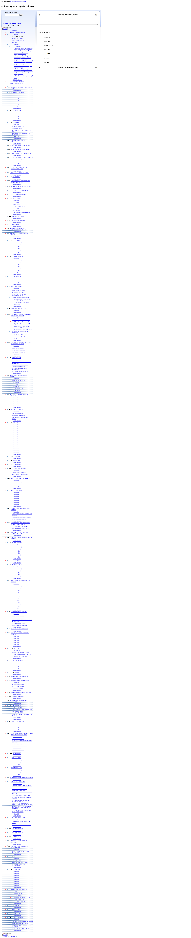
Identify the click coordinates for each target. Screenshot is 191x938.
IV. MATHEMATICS (17, 744)
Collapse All (6, 936)
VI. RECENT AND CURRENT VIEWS (21, 212)
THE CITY (16, 648)
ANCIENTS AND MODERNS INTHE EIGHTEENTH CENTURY (20, 181)
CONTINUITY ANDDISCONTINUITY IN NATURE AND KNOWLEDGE (22, 734)
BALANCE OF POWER (17, 286)
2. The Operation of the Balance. (21, 302)
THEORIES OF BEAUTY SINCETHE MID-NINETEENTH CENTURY (22, 343)
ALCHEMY (16, 122)
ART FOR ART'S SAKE (18, 216)
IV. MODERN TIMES (18, 688)
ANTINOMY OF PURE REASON (19, 190)
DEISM (17, 905)
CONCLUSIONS (17, 717)
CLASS (17, 672)
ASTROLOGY (16, 224)
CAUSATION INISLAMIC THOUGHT (21, 478)
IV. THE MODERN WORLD (18, 623)
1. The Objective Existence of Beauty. (23, 321)
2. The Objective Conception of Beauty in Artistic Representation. (23, 324)
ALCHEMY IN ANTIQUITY (18, 126)
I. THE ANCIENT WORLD (18, 290)
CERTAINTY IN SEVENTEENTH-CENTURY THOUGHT (19, 533)
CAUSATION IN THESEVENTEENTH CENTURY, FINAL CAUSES (20, 523)
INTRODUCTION (17, 360)
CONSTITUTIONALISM (17, 721)
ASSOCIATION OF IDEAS (18, 220)
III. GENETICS (16, 384)
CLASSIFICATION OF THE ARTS (20, 680)
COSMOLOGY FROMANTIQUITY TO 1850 (21, 778)
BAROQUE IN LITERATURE (18, 308)
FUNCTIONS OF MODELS (18, 415)
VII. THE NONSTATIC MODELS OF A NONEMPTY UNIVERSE (21, 801)
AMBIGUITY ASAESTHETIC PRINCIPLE (21, 153)
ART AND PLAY (17, 198)
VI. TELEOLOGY (17, 390)
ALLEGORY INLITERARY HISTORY (20, 149)
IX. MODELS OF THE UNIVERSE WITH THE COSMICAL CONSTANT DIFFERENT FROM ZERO (22, 807)
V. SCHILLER (16, 210)
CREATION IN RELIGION (18, 817)
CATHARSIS (16, 460)
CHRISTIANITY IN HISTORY (19, 612)
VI (18, 104)
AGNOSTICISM (17, 110)
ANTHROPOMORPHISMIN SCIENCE (21, 186)
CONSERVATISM (16, 705)
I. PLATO (16, 202)
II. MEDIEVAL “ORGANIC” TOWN (20, 652)
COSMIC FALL (17, 754)
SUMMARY (16, 354)
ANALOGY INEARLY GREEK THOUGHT (22, 157)
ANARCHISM (16, 177)
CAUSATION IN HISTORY (19, 468)
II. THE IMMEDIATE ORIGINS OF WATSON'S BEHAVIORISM (20, 365)
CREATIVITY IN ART (17, 829)
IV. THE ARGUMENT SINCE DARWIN (21, 928)
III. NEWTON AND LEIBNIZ (19, 519)
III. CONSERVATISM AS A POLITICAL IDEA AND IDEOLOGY (21, 712)
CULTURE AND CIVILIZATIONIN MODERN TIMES (19, 847)
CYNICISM (17, 869)
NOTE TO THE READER (16, 84)
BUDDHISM (16, 423)
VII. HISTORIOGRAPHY (18, 750)
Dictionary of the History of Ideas (12, 23)
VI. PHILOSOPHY (17, 748)
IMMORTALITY (18, 893)
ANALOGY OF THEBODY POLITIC (19, 173)
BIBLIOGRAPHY (17, 90)
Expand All (12, 936)
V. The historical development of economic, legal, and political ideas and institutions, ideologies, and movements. (23, 70)
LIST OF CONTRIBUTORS (17, 82)
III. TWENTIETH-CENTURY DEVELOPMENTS (18, 865)
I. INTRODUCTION (17, 707)
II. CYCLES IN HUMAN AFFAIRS (20, 862)
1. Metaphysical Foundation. (21, 334)
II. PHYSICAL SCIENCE (18, 739)
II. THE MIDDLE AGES (18, 618)
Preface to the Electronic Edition (17, 32)
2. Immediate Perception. (20, 336)
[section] (16, 34)
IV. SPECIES (16, 386)
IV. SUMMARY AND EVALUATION (20, 371)
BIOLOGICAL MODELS (17, 409)
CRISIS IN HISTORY (17, 833)
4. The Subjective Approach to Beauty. (23, 329)
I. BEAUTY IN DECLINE (18, 348)
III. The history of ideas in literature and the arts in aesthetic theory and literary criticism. (23, 62)
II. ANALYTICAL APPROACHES (20, 474)
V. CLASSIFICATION (18, 388)
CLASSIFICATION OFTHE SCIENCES (21, 692)
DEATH (16, 891)
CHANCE (17, 560)
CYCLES (17, 856)
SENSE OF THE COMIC (18, 696)
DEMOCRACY (16, 909)
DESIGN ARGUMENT (17, 917)
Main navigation (21, 1)
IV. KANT (16, 208)
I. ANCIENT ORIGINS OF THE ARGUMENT (22, 921)
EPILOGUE (16, 136)
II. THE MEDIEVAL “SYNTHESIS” (20, 923)
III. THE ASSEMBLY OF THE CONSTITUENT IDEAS (19, 295)
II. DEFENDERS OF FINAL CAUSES (20, 528)
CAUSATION (17, 464)
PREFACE (14, 42)
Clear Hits (5, 29)
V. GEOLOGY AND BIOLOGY (19, 746)
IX (18, 602)
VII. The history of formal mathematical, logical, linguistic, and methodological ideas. (23, 77)
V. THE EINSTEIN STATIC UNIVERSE (21, 795)
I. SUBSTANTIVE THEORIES (19, 472)
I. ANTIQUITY (16, 682)
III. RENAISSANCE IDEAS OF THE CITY (22, 654)
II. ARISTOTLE (16, 204)
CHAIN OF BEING (17, 543)
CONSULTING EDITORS (18, 40)
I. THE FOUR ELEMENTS (18, 380)
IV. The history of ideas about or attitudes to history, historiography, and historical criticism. (23, 66)
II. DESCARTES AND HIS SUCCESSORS (21, 517)
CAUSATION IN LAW (17, 490)
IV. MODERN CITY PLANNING (19, 656)
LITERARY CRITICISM (18, 837)
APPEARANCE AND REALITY (19, 194)
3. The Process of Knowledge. (21, 338)
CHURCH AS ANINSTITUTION (19, 629)
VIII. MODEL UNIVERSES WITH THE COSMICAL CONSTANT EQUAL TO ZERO (22, 804)
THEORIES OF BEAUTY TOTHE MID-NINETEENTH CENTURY (21, 315)
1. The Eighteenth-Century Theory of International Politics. (22, 300)
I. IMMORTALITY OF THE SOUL (22, 897)
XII (18, 608)
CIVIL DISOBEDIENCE (17, 660)
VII (18, 106)
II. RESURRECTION (19, 899)
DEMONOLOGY (17, 913)
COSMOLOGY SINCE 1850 (18, 782)
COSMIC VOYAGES (16, 768)
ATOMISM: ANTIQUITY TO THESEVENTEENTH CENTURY (18, 229)
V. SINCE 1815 (16, 304)
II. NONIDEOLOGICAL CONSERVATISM (22, 709)
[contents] (16, 44)
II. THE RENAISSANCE (18, 292)
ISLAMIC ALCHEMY (17, 128)
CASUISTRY (17, 456)
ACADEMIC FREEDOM (17, 92)
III (18, 98)
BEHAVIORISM (16, 358)
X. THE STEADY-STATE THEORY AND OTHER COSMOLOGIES (21, 811)
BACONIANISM (17, 276)
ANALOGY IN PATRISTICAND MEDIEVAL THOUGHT (19, 168)
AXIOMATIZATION (18, 256)
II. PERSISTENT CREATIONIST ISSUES (21, 825)
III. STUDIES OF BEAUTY (18, 352)
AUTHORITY (16, 240)
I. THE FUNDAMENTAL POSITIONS (21, 320)
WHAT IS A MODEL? (18, 413)
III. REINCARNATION (20, 901)
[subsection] (16, 124)
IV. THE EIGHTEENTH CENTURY (21, 297)
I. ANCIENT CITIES (17, 650)
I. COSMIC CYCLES (17, 860)
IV (18, 100)
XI (18, 606)
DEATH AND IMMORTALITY (19, 889)
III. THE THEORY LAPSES (18, 206)
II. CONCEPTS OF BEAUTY (19, 350)
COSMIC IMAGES (16, 758)
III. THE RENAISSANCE (18, 686)
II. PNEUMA (16, 382)
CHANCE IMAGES (17, 564)
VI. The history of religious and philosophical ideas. (21, 73)
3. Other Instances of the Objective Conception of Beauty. (22, 327)
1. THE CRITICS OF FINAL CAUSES (20, 526)
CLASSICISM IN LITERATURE (19, 676)
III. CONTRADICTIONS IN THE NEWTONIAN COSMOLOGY (19, 789)
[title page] (14, 30)
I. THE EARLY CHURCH (18, 616)
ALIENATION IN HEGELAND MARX (20, 145)
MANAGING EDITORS (17, 38)
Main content (13, 1)
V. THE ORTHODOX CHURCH (19, 625)
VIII (18, 600)
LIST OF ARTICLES (17, 80)
